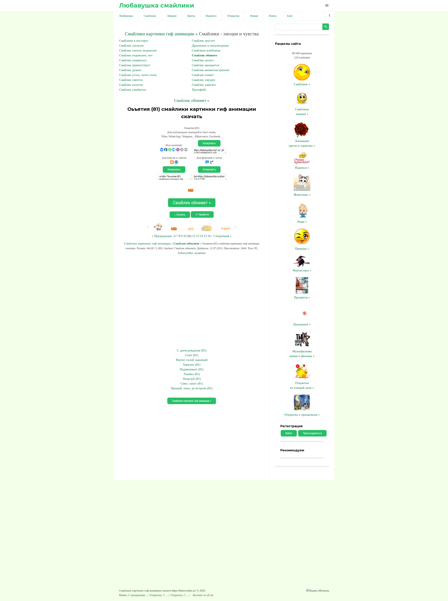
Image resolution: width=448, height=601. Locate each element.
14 (201, 236)
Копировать (209, 143)
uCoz (210, 595)
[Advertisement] (191, 301)
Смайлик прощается (205, 65)
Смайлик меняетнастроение (210, 70)
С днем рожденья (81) (191, 350)
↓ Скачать (179, 214)
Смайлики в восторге (133, 40)
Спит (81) (191, 355)
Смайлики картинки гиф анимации (147, 243)
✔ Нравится (202, 214)
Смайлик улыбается (132, 89)
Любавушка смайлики (156, 5)
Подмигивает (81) (192, 369)
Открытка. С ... (179, 595)
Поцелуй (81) (192, 378)
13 (197, 236)
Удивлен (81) (191, 364)
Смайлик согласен (131, 45)
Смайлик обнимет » (191, 100)
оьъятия (199, 253)
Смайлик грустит (203, 40)
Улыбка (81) (192, 374)
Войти (288, 433)
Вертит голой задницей (192, 360)
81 (255, 248)
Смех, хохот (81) (192, 383)
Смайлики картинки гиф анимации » (161, 33)
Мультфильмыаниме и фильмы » (301, 354)
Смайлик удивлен (204, 84)
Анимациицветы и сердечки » (302, 143)
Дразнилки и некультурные (210, 45)
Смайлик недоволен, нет (136, 55)
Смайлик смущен (203, 80)
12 (193, 236)
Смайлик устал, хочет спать (138, 75)
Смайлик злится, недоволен (138, 50)
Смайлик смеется (130, 80)
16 (209, 236)
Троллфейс (199, 89)
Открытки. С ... (159, 595)
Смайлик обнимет (204, 55)
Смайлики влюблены (206, 50)
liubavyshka (185, 253)
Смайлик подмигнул (132, 60)
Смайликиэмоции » (302, 111)
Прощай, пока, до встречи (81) (191, 388)
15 (205, 236)
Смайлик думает (130, 70)
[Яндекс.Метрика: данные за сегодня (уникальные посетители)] (317, 591)
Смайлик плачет (203, 75)
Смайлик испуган (131, 84)
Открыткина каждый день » (302, 385)
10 (184, 236)
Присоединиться (312, 433)
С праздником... (138, 595)
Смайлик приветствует (134, 65)
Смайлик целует (203, 60)
